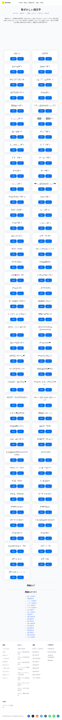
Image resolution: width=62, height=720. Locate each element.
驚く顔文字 (30, 621)
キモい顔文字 (31, 637)
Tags (37, 2)
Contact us (51, 648)
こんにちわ (6, 648)
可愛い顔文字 (21, 648)
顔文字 (22, 13)
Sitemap (50, 660)
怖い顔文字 (30, 626)
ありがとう (6, 665)
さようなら (6, 671)
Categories (31, 2)
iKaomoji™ (9, 716)
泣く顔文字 (30, 610)
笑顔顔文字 (30, 598)
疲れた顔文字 (31, 635)
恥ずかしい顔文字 (38, 648)
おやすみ (5, 661)
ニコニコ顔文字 (31, 603)
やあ (4, 652)
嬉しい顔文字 (31, 596)
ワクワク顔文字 (31, 607)
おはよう (5, 655)
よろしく (5, 678)
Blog (25, 2)
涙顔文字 (30, 614)
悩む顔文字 (30, 632)
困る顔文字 (30, 630)
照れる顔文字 (31, 616)
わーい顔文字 (31, 605)
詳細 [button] (13, 58)
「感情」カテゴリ (31, 13)
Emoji (41, 2)
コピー (20, 58)
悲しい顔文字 (31, 612)
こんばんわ (6, 658)
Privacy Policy (52, 652)
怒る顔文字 (30, 619)
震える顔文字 (31, 623)
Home (21, 2)
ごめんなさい (6, 668)
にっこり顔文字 (31, 601)
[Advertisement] (31, 36)
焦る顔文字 (30, 628)
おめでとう (6, 674)
